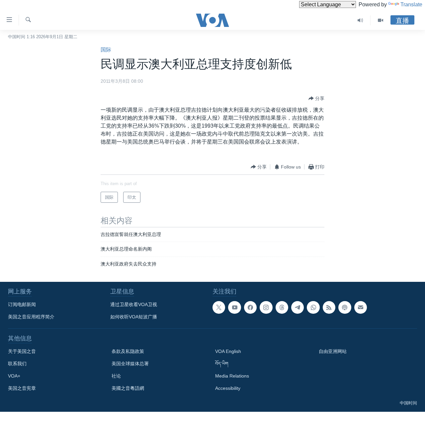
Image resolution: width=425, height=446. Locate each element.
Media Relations (232, 376)
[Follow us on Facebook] (250, 307)
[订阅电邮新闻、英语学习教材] (360, 307)
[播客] (344, 307)
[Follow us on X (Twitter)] (218, 307)
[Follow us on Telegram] (297, 307)
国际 (106, 50)
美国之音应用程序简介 (31, 316)
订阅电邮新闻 (22, 304)
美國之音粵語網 (128, 388)
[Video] (380, 20)
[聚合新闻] (329, 307)
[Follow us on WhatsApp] (313, 307)
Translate (411, 4)
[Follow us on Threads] (282, 307)
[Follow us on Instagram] (266, 307)
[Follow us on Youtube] (234, 307)
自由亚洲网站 (333, 351)
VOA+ (14, 376)
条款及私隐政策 (128, 351)
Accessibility (227, 388)
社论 (116, 376)
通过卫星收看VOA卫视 (133, 304)
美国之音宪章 (22, 388)
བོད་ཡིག (221, 363)
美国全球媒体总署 (130, 363)
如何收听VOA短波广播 (133, 316)
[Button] (316, 98)
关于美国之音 (22, 351)
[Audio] (360, 20)
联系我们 (17, 363)
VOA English (228, 351)
